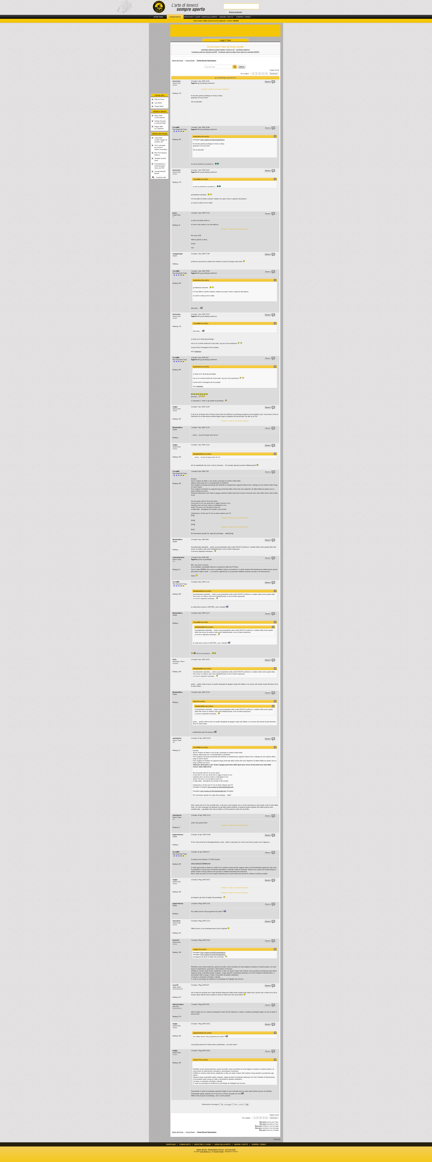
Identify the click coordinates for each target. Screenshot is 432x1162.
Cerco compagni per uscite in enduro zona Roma (160, 147)
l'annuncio (198, 351)
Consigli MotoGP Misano (160, 172)
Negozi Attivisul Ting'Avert (159, 128)
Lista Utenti (158, 103)
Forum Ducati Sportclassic (206, 60)
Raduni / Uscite (226, 17)
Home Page (158, 17)
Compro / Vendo (243, 17)
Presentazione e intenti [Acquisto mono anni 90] (159, 166)
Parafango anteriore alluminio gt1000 (204, 52)
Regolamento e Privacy (216, 1150)
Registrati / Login (192, 17)
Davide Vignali (219, 1152)
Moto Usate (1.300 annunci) (159, 116)
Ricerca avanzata (235, 12)
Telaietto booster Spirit (160, 159)
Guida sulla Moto (209, 17)
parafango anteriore (243, 50)
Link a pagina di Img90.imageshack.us (212, 952)
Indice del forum (177, 60)
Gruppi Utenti (158, 106)
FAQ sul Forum (159, 99)
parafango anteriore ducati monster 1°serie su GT (218, 50)
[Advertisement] (225, 30)
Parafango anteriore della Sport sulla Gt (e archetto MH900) (238, 52)
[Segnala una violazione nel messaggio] (273, 82)
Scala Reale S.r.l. (205, 1152)
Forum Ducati (190, 60)
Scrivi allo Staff (230, 1150)
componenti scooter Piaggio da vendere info (160, 140)
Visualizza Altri (161, 177)
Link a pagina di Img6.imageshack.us (212, 140)
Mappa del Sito (202, 1150)
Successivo (273, 74)
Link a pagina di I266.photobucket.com (220, 787)
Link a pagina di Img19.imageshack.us (212, 955)
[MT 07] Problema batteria (160, 154)
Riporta (267, 82)
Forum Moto (175, 17)
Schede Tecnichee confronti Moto (160, 122)
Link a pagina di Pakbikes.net (200, 863)
